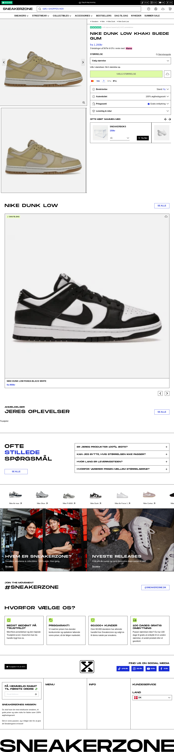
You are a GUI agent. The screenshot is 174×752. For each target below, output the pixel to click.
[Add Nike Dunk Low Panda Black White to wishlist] (166, 216)
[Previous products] (160, 393)
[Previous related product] (165, 119)
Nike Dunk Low (123, 21)
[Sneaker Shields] (161, 132)
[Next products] (167, 393)
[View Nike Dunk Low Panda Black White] (87, 296)
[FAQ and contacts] (148, 9)
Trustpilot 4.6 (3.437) (17, 667)
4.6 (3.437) (8, 2)
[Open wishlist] (162, 9)
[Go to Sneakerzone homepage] (16, 9)
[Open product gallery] (43, 62)
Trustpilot (4, 421)
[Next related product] (169, 119)
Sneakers (95, 21)
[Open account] (155, 9)
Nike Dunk (111, 21)
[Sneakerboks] (100, 132)
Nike (103, 21)
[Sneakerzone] (87, 666)
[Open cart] (170, 9)
